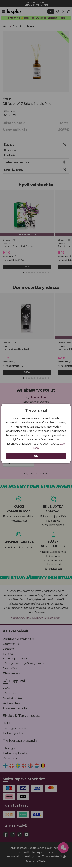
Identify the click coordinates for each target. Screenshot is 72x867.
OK (36, 455)
